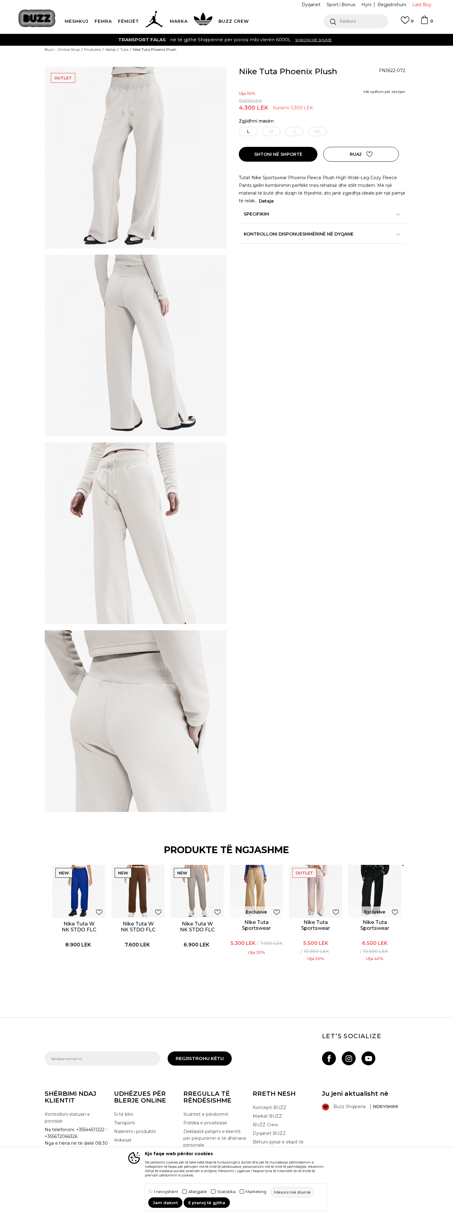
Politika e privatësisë (205, 1123)
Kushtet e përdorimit (205, 1114)
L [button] (248, 131)
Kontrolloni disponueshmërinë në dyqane (298, 234)
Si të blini (123, 1114)
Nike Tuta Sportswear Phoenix (256, 928)
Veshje (110, 49)
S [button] (294, 131)
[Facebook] (329, 1058)
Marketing (256, 1191)
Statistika (226, 1191)
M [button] (271, 131)
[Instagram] (349, 1058)
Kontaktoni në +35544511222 (191, 39)
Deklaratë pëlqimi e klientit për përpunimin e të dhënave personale (214, 1138)
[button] (356, 21)
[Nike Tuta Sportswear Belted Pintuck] (315, 891)
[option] (226, 40)
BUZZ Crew (265, 1124)
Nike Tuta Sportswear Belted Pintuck (315, 928)
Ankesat (123, 1140)
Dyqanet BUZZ (269, 1133)
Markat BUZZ (267, 1116)
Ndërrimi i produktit (135, 1131)
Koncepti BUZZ (269, 1107)
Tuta (124, 49)
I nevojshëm (166, 1191)
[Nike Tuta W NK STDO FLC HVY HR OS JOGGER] (78, 891)
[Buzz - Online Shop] (36, 18)
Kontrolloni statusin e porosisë (67, 1117)
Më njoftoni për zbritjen (384, 91)
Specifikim (256, 214)
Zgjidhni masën (256, 121)
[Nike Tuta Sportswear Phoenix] (256, 891)
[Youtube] (368, 1058)
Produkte (92, 49)
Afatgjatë (197, 1191)
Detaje (266, 201)
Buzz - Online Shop (62, 49)
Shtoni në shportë (278, 154)
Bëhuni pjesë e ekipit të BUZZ (278, 1145)
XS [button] (317, 131)
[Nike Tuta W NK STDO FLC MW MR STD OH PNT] (138, 891)
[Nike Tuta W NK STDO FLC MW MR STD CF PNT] (197, 891)
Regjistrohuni (391, 4)
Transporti (124, 1123)
